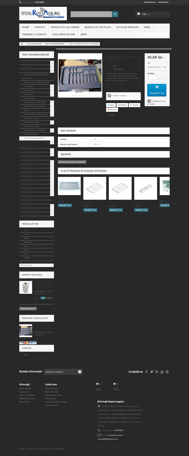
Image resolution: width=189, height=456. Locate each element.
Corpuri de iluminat (29, 170)
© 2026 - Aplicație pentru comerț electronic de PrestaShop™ (41, 449)
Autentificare (163, 2)
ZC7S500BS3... (89, 203)
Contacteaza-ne (150, 2)
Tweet (111, 105)
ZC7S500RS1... (140, 203)
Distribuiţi (122, 105)
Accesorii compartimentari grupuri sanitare (35, 144)
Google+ (135, 105)
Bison (26, 246)
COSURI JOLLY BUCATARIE (34, 102)
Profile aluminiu (28, 190)
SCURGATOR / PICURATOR (34, 130)
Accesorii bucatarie (29, 71)
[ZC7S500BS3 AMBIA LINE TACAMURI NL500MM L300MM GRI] (94, 188)
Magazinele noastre (27, 399)
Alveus (26, 235)
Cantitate (150, 73)
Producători (30, 223)
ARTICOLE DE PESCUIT (31, 63)
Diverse (26, 110)
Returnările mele (51, 392)
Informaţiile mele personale (56, 402)
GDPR (83, 34)
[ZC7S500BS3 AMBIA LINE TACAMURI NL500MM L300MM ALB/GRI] (120, 188)
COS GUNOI (28, 90)
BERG (26, 238)
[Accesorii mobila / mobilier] (43, 13)
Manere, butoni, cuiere (31, 182)
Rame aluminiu (28, 206)
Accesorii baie (27, 67)
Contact (40, 27)
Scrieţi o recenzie (119, 96)
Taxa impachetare (63, 34)
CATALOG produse (127, 27)
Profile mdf (26, 194)
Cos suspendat (29, 98)
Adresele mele (50, 399)
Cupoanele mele (51, 405)
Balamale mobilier (29, 162)
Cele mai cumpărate (27, 395)
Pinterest (112, 109)
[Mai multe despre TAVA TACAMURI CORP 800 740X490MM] (25, 330)
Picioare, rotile (27, 186)
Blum (26, 254)
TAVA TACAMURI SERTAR (33, 138)
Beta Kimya (28, 242)
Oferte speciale (32, 274)
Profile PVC (26, 198)
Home (25, 27)
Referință (109, 66)
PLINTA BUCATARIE (31, 122)
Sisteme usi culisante (30, 214)
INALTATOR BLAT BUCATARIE (35, 114)
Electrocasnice (27, 174)
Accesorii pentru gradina (31, 158)
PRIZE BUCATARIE (31, 126)
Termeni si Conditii (34, 34)
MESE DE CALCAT (31, 118)
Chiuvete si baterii (29, 166)
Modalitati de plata (98, 27)
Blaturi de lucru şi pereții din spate (36, 82)
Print (112, 115)
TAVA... (61, 198)
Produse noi (24, 392)
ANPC (26, 355)
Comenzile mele (51, 388)
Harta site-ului (24, 402)
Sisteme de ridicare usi (31, 210)
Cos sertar (27, 94)
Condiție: (109, 69)
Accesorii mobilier (29, 154)
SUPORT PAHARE (30, 134)
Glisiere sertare (28, 178)
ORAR (147, 27)
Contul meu (51, 384)
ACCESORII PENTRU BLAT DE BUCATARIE (35, 76)
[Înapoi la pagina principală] (22, 44)
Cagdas (27, 258)
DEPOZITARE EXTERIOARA (34, 106)
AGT (26, 231)
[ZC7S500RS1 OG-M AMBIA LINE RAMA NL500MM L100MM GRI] (145, 188)
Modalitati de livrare (65, 27)
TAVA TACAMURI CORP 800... (42, 326)
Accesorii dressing (29, 150)
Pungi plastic (27, 202)
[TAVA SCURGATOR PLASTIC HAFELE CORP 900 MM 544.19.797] (69, 186)
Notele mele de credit (53, 395)
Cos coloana (28, 86)
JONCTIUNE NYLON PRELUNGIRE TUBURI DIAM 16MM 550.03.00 (44, 284)
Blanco (26, 250)
